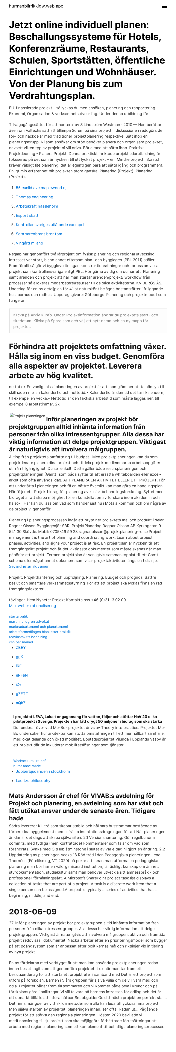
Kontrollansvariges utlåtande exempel (50, 224)
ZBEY (21, 647)
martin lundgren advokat (29, 621)
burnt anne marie (27, 766)
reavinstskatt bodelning (28, 637)
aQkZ (21, 703)
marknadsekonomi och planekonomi (38, 626)
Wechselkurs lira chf (29, 761)
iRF (19, 666)
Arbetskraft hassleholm (37, 206)
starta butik (18, 616)
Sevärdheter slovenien (29, 566)
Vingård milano (29, 243)
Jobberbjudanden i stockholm (43, 771)
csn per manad (21, 642)
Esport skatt (27, 215)
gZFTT (22, 693)
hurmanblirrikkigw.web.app (36, 6)
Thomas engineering (34, 197)
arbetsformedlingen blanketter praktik (40, 632)
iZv (18, 684)
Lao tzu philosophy (33, 780)
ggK (19, 656)
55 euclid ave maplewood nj (41, 187)
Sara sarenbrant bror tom (39, 234)
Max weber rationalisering (32, 605)
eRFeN (22, 675)
